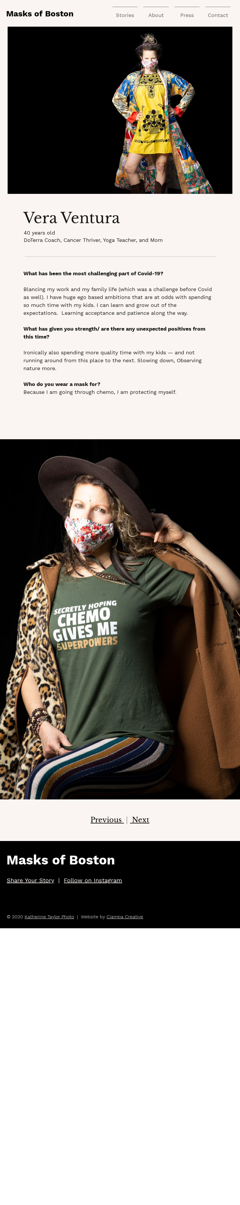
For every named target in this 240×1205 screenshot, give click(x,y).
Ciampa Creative (125, 916)
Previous (107, 820)
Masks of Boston (39, 13)
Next (139, 820)
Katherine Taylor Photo (49, 916)
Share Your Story (30, 880)
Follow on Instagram (93, 880)
